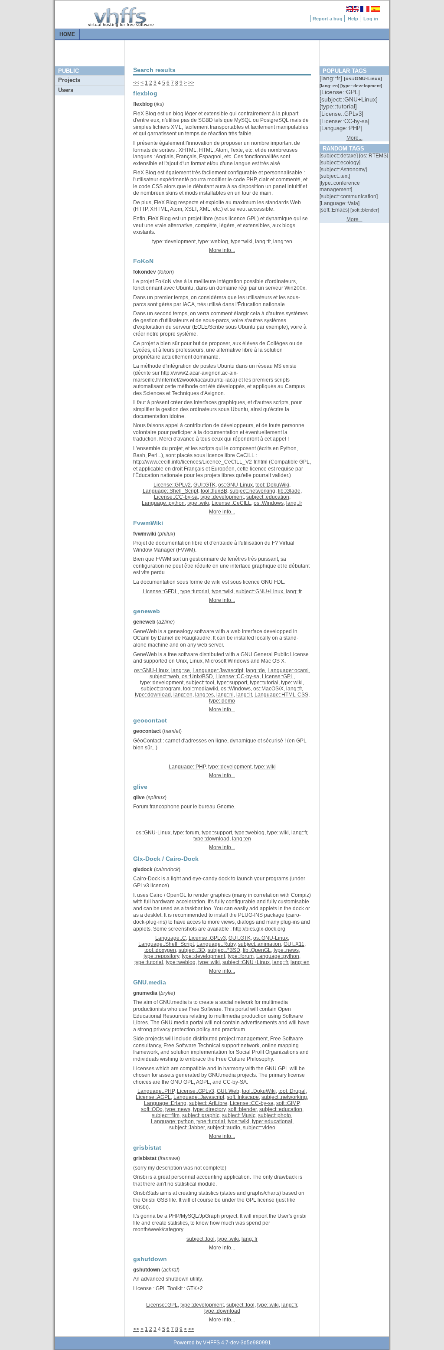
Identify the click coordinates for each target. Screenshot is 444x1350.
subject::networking (252, 491)
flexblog (143, 104)
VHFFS (211, 1343)
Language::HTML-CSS (281, 695)
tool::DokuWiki (272, 485)
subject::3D (192, 950)
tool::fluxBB (214, 491)
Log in (370, 18)
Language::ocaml (288, 670)
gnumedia (145, 993)
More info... (222, 250)
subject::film (166, 1115)
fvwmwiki (144, 534)
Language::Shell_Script (170, 491)
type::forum (186, 833)
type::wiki (241, 242)
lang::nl (225, 695)
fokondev (144, 272)
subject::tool (200, 683)
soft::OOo (152, 1109)
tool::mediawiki (200, 689)
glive (139, 797)
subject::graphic (200, 1115)
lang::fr (263, 242)
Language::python (163, 503)
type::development (174, 242)
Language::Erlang (165, 1103)
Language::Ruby (215, 944)
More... (354, 138)
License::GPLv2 (172, 485)
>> (191, 83)
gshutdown (146, 1270)
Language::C (170, 938)
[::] (332, 78)
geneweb (144, 622)
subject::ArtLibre (208, 1103)
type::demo (222, 701)
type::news (286, 950)
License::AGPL (153, 1097)
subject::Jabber (187, 1127)
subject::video (259, 1127)
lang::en (282, 242)
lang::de (255, 670)
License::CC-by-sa (176, 497)
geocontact (147, 731)
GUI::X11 (294, 944)
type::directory (209, 1109)
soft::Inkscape (243, 1097)
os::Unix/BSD (197, 676)
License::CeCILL (231, 503)
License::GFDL (160, 591)
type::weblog (213, 242)
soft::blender (242, 1109)
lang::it (244, 695)
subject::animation (259, 944)
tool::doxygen (160, 950)
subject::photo (274, 1115)
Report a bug (328, 18)
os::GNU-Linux (235, 485)
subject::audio (223, 1127)
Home (67, 34)
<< (136, 83)
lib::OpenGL (257, 950)
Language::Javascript (218, 670)
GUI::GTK (204, 485)
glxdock (143, 869)
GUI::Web (228, 1091)
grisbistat (145, 1158)
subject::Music (238, 1115)
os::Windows (269, 503)
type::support (232, 683)
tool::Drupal (292, 1091)
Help (353, 18)
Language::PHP (187, 767)
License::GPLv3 (207, 938)
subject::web (164, 676)
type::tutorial (194, 591)
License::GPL (278, 676)
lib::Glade (289, 491)
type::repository (161, 956)
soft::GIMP (287, 1103)
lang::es (204, 695)
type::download (153, 695)
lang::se (180, 670)
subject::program (160, 689)
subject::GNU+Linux (259, 591)
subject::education (267, 497)
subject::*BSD (224, 950)
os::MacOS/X (268, 689)
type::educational (272, 1121)
